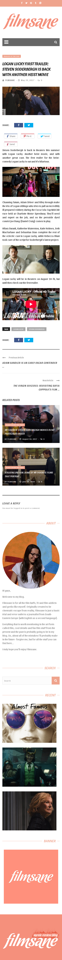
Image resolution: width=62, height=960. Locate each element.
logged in (18, 508)
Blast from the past (15, 425)
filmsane (10, 80)
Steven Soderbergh (37, 329)
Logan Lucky (18, 329)
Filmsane (31, 22)
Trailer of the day (12, 56)
